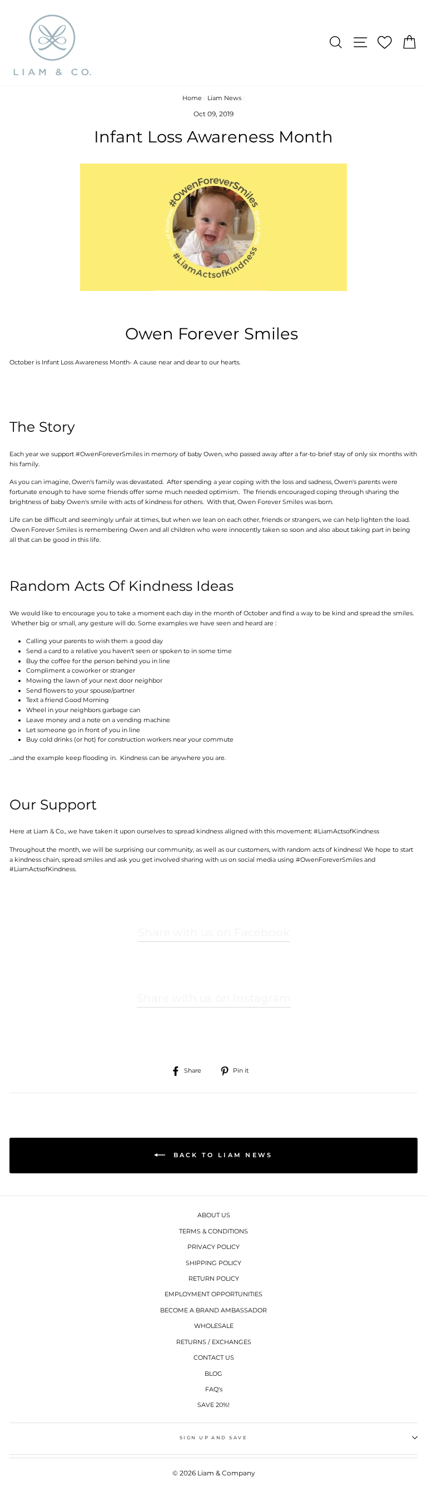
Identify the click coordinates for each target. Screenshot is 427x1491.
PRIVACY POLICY (213, 1247)
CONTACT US (213, 1357)
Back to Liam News (221, 1155)
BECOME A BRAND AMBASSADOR (213, 1310)
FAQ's (213, 1389)
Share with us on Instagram (214, 998)
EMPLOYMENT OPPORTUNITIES (213, 1294)
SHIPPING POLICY (213, 1263)
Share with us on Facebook (214, 932)
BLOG (213, 1374)
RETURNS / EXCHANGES (213, 1342)
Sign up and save (214, 1437)
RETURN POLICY (213, 1278)
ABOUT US (213, 1215)
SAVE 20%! (213, 1405)
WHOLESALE (214, 1326)
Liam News (224, 98)
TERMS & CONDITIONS (213, 1231)
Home (192, 98)
